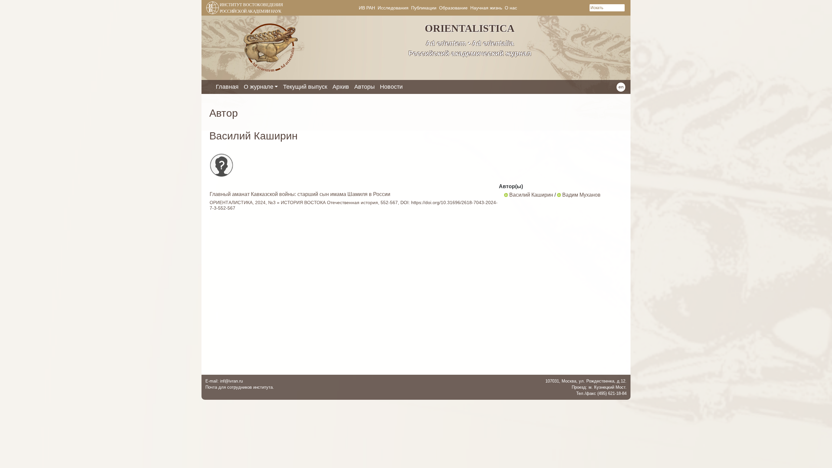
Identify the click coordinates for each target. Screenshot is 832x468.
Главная (227, 87)
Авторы (364, 87)
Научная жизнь (486, 7)
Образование (453, 7)
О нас (511, 7)
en (621, 86)
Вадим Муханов (581, 195)
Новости (391, 87)
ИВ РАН (367, 7)
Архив (340, 87)
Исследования (393, 7)
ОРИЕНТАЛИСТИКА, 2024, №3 (243, 202)
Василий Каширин (531, 195)
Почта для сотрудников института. (239, 387)
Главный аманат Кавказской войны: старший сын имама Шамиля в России (300, 194)
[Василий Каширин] (506, 195)
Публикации (423, 7)
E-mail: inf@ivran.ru (224, 381)
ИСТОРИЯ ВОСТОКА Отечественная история (329, 202)
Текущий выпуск (305, 87)
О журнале (258, 87)
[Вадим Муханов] (559, 195)
